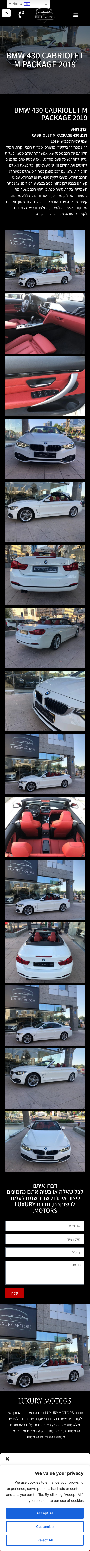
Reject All (45, 1540)
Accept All (45, 1513)
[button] (7, 1458)
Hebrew (16, 4)
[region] (45, 1508)
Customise (45, 1526)
